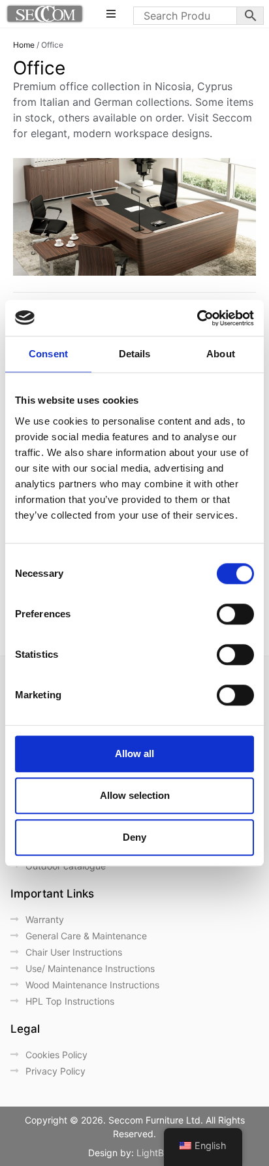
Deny (134, 837)
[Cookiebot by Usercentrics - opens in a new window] (197, 318)
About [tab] (220, 353)
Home (24, 45)
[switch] (235, 614)
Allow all (134, 753)
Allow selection (135, 795)
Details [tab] (135, 353)
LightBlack (159, 1152)
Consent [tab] (48, 353)
